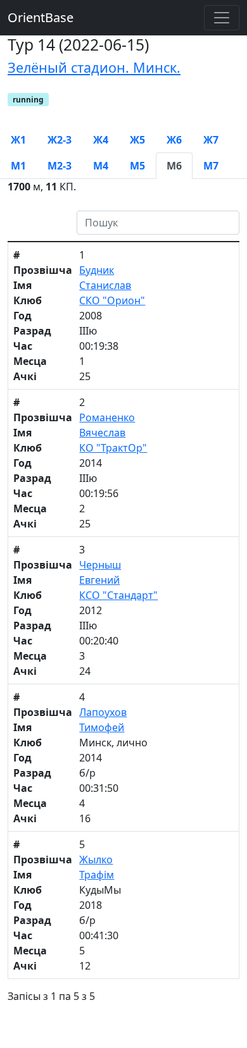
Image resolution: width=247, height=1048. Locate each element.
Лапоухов (103, 712)
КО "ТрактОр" (113, 448)
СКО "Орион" (112, 300)
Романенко (107, 417)
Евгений (99, 580)
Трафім (96, 875)
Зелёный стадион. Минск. (94, 67)
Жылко (96, 859)
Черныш (100, 565)
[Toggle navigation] (221, 17)
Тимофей (101, 727)
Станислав (105, 285)
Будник (96, 270)
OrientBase (40, 17)
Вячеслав (102, 433)
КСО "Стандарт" (118, 595)
